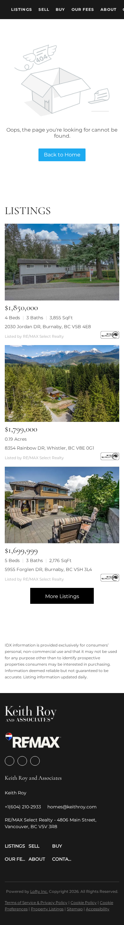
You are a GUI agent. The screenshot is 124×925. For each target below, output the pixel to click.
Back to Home (62, 155)
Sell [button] (43, 9)
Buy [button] (60, 9)
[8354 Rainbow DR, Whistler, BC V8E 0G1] (62, 383)
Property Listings (47, 909)
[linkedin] (22, 761)
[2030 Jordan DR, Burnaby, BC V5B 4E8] (62, 262)
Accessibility (97, 909)
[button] (17, 846)
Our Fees (83, 9)
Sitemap (75, 909)
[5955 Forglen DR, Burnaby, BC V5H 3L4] (62, 504)
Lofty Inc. (39, 891)
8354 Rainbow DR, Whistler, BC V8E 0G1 (49, 448)
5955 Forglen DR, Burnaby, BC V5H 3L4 (48, 569)
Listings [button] (21, 9)
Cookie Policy (84, 902)
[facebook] (9, 761)
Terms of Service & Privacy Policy (36, 902)
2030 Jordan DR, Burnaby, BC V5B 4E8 (48, 326)
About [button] (108, 9)
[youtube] (35, 761)
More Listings (62, 596)
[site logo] (31, 716)
